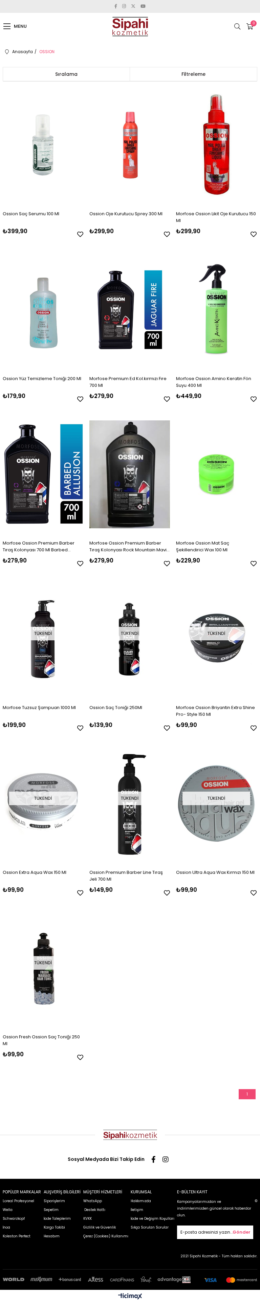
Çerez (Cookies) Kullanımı (105, 1236)
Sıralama (66, 74)
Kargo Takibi (54, 1227)
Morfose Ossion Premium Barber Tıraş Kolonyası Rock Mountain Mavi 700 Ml (128, 546)
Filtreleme (193, 74)
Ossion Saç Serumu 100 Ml (31, 214)
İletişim (137, 1209)
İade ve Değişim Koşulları (152, 1218)
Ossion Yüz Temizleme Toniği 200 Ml (42, 378)
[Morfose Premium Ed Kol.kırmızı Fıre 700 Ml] (129, 309)
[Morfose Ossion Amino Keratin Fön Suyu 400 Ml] (216, 309)
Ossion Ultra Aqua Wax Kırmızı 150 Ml (215, 872)
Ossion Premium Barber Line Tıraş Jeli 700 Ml (126, 875)
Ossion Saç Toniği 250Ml (115, 707)
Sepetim (51, 1209)
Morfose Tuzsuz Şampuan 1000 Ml (39, 707)
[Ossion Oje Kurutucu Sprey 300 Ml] (129, 145)
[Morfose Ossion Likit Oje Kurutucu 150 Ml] (216, 145)
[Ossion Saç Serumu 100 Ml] (43, 145)
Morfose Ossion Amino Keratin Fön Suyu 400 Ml (213, 382)
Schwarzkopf (14, 1218)
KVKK (87, 1218)
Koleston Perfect (16, 1236)
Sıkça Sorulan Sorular (150, 1227)
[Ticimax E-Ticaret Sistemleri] (130, 1296)
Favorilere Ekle (80, 234)
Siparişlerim (54, 1201)
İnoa (6, 1227)
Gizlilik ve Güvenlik (99, 1227)
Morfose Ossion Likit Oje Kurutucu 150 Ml (216, 217)
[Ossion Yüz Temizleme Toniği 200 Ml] (43, 309)
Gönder (242, 1232)
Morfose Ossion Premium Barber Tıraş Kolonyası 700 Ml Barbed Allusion (38, 546)
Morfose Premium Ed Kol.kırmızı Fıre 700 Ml (128, 382)
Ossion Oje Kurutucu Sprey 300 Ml (125, 214)
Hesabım (52, 1236)
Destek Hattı (94, 1209)
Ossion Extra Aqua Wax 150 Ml (34, 872)
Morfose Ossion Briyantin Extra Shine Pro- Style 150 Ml (215, 711)
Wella (8, 1209)
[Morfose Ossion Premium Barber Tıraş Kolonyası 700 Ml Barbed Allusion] (43, 474)
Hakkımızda (141, 1201)
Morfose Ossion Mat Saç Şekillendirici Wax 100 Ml (202, 546)
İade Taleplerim (57, 1218)
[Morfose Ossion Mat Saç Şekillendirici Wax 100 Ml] (216, 474)
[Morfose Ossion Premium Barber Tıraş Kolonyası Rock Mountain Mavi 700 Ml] (129, 474)
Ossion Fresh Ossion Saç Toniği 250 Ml (41, 1040)
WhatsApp (92, 1201)
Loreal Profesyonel (18, 1201)
